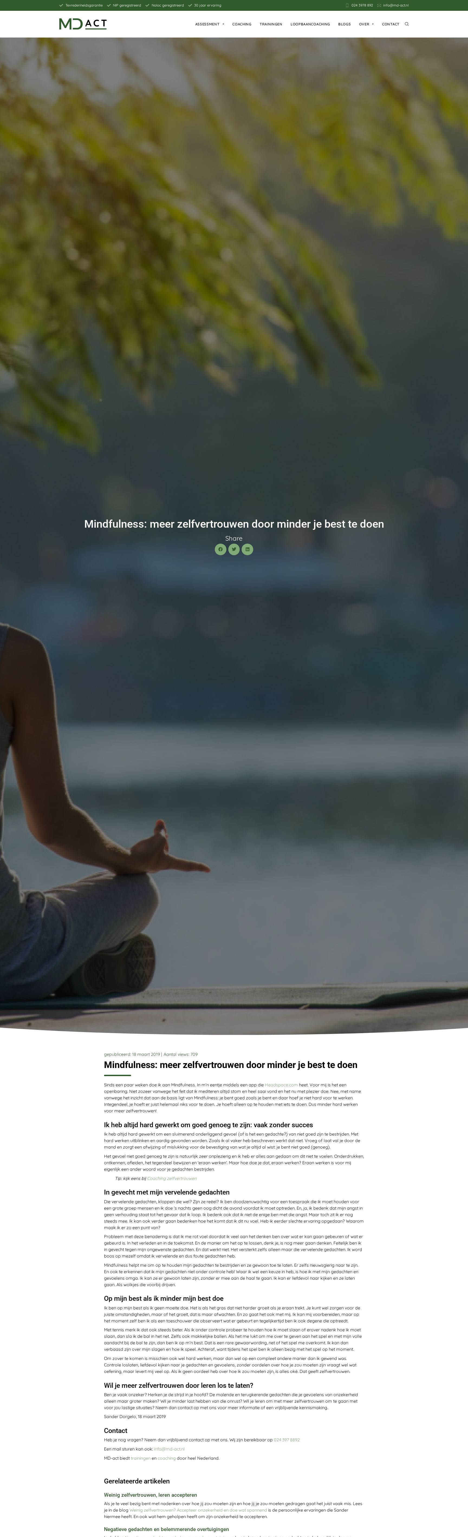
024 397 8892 (287, 1439)
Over (364, 24)
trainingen (141, 1458)
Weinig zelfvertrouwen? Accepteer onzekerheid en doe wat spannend (198, 1510)
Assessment (207, 24)
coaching (167, 1458)
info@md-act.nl (169, 1449)
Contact (390, 24)
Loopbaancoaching (310, 24)
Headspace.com (281, 1084)
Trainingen (271, 24)
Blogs (344, 24)
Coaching (242, 24)
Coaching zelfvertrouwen (172, 1178)
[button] (220, 549)
